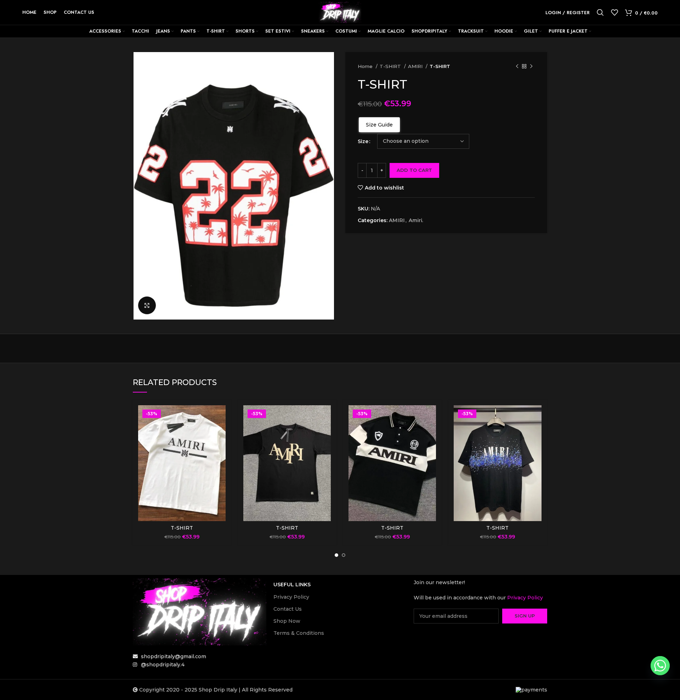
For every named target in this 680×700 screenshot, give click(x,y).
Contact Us (287, 609)
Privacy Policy (291, 597)
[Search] (600, 12)
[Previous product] (517, 66)
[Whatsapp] (660, 665)
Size (363, 141)
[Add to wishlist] (220, 433)
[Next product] (531, 66)
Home (366, 66)
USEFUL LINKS (292, 584)
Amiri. (416, 220)
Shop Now (286, 621)
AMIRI (416, 66)
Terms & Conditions (298, 633)
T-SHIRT (391, 66)
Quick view (220, 417)
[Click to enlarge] (147, 305)
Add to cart (414, 170)
